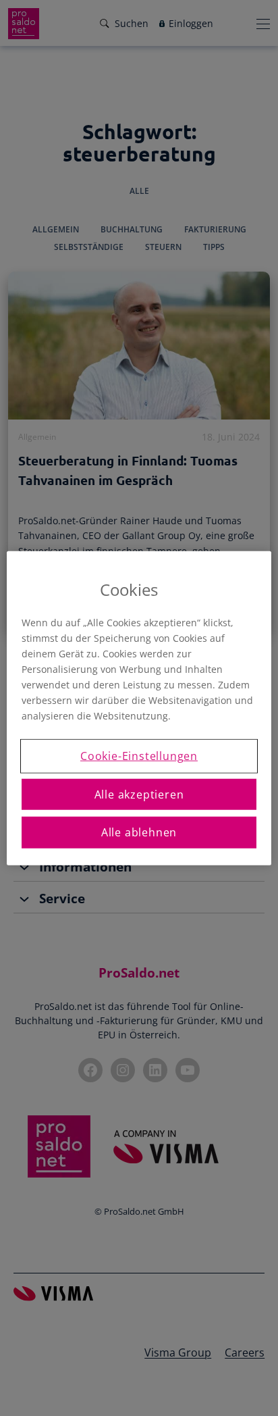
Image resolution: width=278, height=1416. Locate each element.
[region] (139, 708)
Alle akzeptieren (139, 793)
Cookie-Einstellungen (139, 756)
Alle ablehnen (139, 832)
